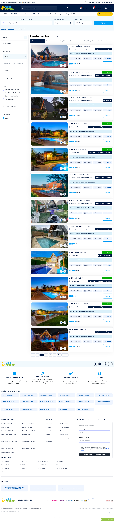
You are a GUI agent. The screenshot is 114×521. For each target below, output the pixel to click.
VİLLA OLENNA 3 (75, 124)
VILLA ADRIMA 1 (24, 468)
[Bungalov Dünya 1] (49, 82)
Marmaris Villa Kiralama (46, 401)
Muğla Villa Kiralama (8, 395)
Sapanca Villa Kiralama (46, 395)
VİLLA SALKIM (5, 461)
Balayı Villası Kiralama (28, 423)
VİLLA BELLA (59, 465)
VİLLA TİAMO (41, 468)
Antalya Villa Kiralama (27, 395)
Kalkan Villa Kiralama (64, 395)
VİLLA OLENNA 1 (5, 465)
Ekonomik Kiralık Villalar (7, 452)
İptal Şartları (49, 427)
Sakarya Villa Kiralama (65, 401)
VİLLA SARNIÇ (60, 461)
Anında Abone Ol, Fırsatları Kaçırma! (94, 454)
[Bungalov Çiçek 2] (49, 211)
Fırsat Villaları (48, 14)
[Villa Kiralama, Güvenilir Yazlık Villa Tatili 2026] (10, 364)
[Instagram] (105, 364)
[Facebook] (95, 364)
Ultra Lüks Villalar (26, 445)
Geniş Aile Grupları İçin (7, 448)
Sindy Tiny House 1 (76, 175)
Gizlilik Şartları (64, 423)
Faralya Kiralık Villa (8, 409)
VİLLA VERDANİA (42, 465)
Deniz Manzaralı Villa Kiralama (30, 431)
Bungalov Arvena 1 (76, 329)
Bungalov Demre (75, 226)
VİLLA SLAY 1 (23, 461)
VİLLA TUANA (74, 252)
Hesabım (110, 8)
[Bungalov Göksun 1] (49, 108)
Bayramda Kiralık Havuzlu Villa (9, 441)
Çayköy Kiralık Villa (27, 409)
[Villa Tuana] (49, 262)
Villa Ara (103, 23)
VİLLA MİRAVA (5, 468)
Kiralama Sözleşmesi (65, 438)
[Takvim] (61, 65)
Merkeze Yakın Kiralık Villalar (9, 445)
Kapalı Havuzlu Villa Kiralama (9, 431)
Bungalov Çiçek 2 (76, 200)
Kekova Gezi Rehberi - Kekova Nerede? (43, 488)
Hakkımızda (49, 423)
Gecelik (6, 56)
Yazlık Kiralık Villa (27, 438)
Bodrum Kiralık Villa (83, 409)
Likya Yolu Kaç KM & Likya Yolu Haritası (71, 488)
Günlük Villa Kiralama (6, 438)
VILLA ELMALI (23, 472)
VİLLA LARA (4, 472)
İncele (107, 64)
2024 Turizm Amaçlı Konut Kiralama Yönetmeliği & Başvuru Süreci (14, 488)
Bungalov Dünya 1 (76, 72)
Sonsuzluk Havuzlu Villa (28, 441)
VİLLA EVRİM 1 (42, 472)
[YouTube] (100, 364)
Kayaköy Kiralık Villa (83, 401)
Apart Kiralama (5, 427)
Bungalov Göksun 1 (77, 98)
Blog (67, 14)
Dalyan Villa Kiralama (27, 401)
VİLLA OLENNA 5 (75, 304)
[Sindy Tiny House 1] (49, 185)
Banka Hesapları (64, 427)
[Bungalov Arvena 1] (49, 339)
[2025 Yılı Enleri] (73, 8)
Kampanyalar (59, 14)
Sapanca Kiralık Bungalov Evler (103, 402)
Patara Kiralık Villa (45, 409)
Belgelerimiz (49, 441)
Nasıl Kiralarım (64, 434)
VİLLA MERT (23, 465)
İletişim (73, 14)
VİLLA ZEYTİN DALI (61, 468)
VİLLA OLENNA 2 (75, 278)
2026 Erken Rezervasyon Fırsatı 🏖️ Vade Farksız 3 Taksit (19, 2)
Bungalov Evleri (26, 434)
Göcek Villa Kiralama (8, 401)
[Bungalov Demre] (49, 236)
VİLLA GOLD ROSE (43, 461)
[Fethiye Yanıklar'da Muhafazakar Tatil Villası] (49, 134)
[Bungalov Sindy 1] (49, 56)
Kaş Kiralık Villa (63, 409)
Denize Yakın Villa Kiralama (8, 434)
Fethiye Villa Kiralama (83, 395)
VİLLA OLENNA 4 (75, 149)
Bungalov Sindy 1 (76, 46)
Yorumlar (48, 434)
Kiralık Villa (4, 14)
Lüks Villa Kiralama (27, 427)
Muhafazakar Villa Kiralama (8, 423)
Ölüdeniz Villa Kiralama (103, 395)
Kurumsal (48, 431)
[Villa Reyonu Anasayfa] (8, 500)
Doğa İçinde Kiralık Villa (28, 448)
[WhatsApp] (111, 514)
